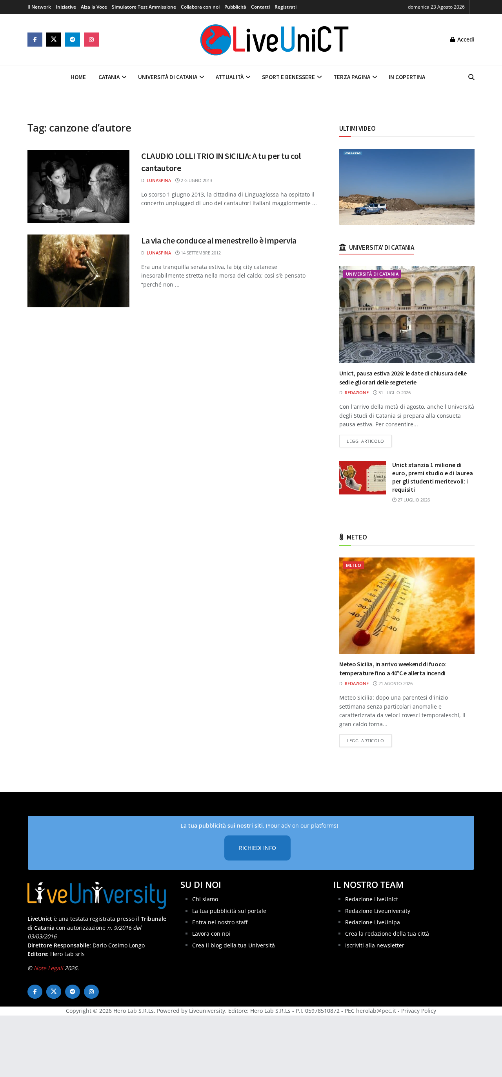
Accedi (465, 39)
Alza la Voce (94, 7)
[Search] (471, 77)
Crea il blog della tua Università (233, 945)
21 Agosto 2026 (395, 683)
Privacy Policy (418, 1010)
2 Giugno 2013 (196, 180)
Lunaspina (159, 180)
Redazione (357, 392)
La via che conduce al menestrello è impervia (218, 240)
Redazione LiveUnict (371, 899)
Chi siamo (205, 899)
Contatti (260, 7)
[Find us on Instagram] (91, 39)
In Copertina (407, 77)
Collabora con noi (200, 7)
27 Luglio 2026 (413, 500)
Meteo (353, 565)
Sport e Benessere (288, 77)
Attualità (230, 77)
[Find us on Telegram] (72, 39)
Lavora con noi (211, 933)
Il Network (39, 7)
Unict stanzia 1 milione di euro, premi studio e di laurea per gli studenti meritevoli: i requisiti (432, 477)
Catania (109, 77)
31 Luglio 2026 (394, 392)
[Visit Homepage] (274, 39)
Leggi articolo (369, 441)
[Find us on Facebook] (34, 39)
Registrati (285, 7)
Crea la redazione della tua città (387, 933)
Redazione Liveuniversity (377, 911)
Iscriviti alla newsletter (374, 945)
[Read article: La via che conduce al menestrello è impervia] (78, 271)
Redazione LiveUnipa (372, 922)
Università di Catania (167, 77)
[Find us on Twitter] (53, 39)
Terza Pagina (351, 77)
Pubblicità (235, 7)
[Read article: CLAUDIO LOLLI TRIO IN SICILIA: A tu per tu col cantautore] (78, 186)
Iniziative (66, 7)
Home (78, 77)
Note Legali (48, 968)
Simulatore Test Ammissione (144, 7)
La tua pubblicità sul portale (229, 911)
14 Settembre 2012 (200, 253)
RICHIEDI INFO (257, 847)
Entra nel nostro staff (219, 922)
